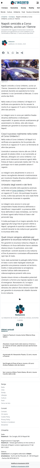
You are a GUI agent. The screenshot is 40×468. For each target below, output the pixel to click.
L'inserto (4, 17)
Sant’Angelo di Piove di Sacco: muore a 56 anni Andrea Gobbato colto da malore (18, 364)
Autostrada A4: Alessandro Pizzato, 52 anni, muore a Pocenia (20, 355)
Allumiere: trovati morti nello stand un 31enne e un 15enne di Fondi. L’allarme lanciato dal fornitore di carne (20, 345)
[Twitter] (21, 324)
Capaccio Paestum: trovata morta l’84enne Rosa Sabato (19, 336)
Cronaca (12, 17)
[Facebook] (17, 324)
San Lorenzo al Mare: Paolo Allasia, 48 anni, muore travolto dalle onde (20, 373)
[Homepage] (20, 3)
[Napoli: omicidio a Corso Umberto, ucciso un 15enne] (3, 53)
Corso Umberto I (18, 190)
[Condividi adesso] (22, 53)
